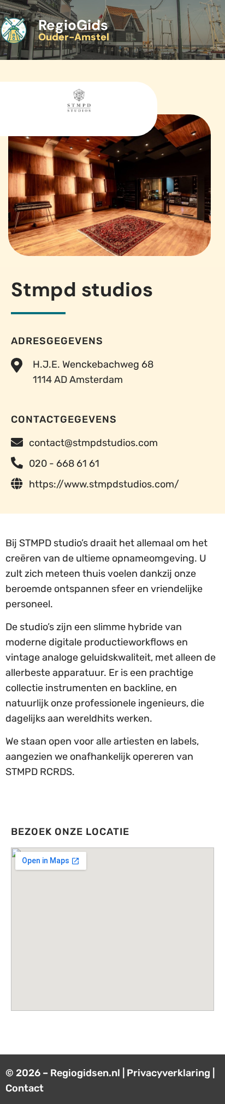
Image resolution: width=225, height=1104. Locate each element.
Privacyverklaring (168, 1073)
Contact (24, 1088)
